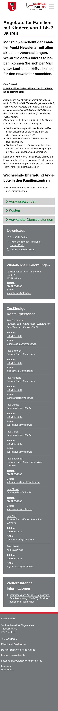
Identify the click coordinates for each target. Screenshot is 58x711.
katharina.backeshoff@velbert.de (23, 482)
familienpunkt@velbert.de (33, 69)
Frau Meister (13, 489)
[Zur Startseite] (12, 6)
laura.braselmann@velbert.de (21, 344)
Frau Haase (13, 546)
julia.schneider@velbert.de (20, 371)
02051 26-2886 (14, 286)
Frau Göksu (12, 432)
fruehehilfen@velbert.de (19, 293)
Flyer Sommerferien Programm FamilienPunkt (25, 243)
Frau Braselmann (15, 320)
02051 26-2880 (14, 336)
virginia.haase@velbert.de (20, 566)
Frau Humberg (14, 378)
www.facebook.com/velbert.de (27, 661)
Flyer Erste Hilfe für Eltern (22, 249)
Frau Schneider (14, 351)
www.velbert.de (17, 655)
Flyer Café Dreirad (19, 237)
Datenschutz (7, 669)
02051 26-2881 (14, 531)
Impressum (6, 666)
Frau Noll (11, 516)
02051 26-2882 (14, 558)
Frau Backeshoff (15, 459)
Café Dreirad (42, 157)
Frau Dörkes (13, 405)
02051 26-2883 (14, 363)
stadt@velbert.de (17, 644)
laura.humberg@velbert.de (20, 398)
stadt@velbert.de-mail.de (22, 650)
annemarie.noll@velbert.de (20, 539)
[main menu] (51, 6)
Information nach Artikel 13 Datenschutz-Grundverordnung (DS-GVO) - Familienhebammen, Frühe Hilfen (30, 598)
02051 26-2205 (14, 474)
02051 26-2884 (14, 390)
